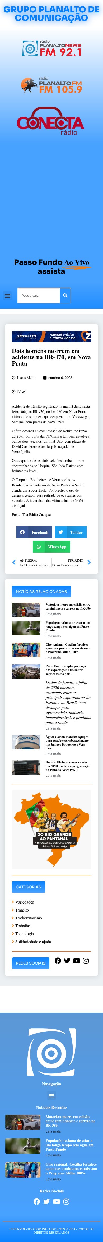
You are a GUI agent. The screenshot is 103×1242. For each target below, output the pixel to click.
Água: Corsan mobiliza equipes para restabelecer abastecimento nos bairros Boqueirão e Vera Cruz (67, 742)
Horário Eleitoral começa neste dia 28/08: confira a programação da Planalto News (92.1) (68, 766)
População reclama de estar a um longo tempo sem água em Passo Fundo (68, 626)
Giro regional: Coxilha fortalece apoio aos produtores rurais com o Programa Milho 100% (68, 648)
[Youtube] (56, 1201)
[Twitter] (46, 1201)
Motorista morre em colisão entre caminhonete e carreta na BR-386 (68, 606)
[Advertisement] (51, 198)
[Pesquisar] (65, 295)
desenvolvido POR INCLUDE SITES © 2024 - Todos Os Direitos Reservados (51, 1230)
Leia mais (53, 614)
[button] (7, 295)
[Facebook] (37, 1201)
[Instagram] (66, 1201)
